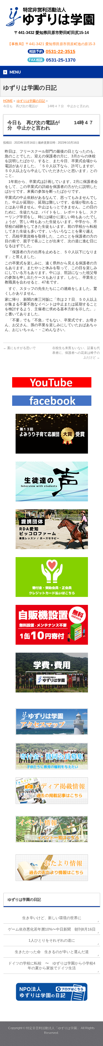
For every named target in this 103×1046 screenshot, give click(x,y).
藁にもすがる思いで (19, 348)
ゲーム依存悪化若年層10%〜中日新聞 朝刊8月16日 (52, 929)
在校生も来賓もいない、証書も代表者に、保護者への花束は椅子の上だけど (76, 352)
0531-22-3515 (60, 51)
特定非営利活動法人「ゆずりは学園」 (53, 1028)
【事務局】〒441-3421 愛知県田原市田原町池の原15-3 (51, 44)
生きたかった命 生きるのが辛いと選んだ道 (52, 952)
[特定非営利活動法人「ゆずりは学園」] (51, 22)
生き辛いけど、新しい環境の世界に (51, 918)
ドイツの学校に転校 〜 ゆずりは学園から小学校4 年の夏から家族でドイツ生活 (51, 965)
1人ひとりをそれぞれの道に (52, 940)
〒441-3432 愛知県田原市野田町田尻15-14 (51, 32)
